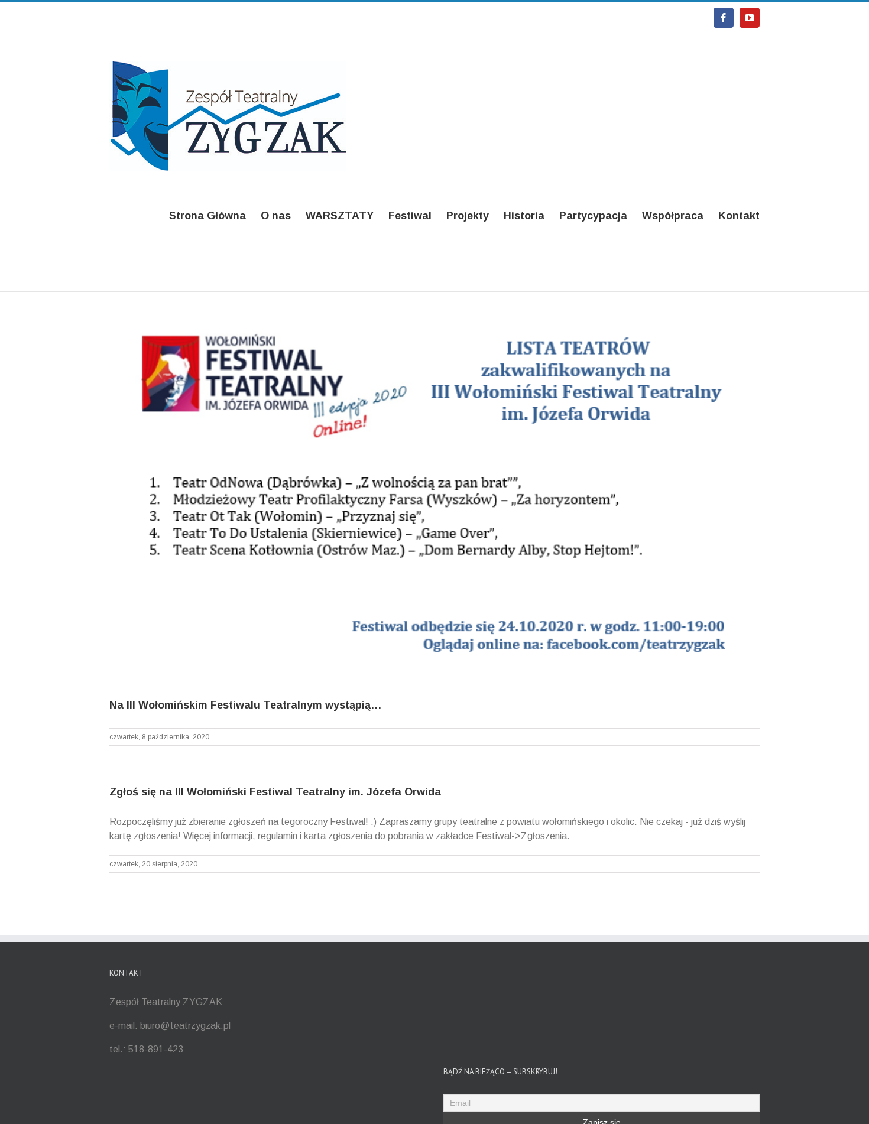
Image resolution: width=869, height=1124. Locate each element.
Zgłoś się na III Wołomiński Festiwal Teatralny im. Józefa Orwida (275, 792)
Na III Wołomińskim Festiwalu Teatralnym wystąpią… (245, 705)
